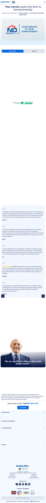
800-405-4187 (32, 403)
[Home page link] (5, 2)
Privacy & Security (13, 501)
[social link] (17, 484)
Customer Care (12, 474)
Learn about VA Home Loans (22, 186)
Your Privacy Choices (36, 501)
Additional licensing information (24, 498)
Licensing (8, 501)
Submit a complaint (34, 476)
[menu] (44, 2)
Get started (23, 407)
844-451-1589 (23, 97)
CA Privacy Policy (19, 501)
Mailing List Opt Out (12, 476)
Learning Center (7, 428)
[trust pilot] (17, 103)
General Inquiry (34, 474)
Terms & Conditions (26, 501)
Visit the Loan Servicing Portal (34, 477)
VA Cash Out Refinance (9, 421)
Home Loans (6, 412)
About (4, 444)
